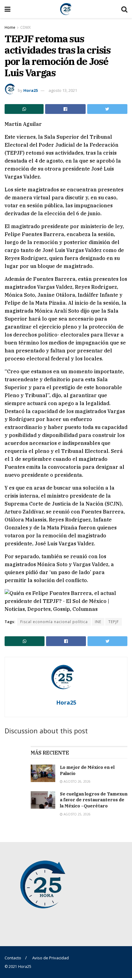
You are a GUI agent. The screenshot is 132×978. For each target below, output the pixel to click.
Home (10, 27)
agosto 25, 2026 (77, 814)
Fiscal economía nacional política (54, 621)
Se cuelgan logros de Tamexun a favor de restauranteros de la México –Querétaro (93, 800)
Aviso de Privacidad (50, 958)
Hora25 (30, 90)
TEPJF (113, 621)
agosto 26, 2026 (77, 781)
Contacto (13, 958)
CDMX (25, 27)
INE (98, 621)
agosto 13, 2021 (63, 90)
